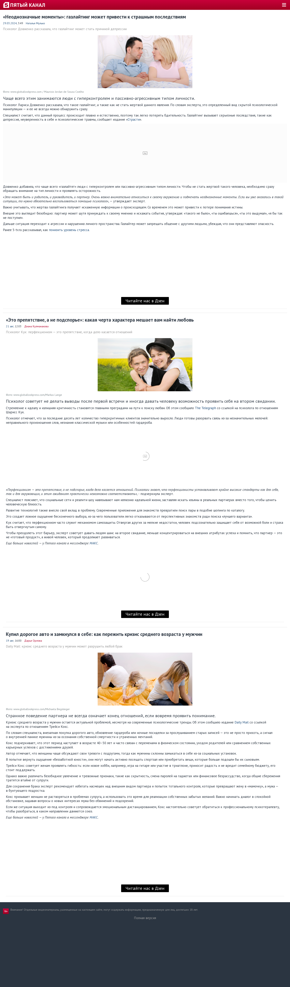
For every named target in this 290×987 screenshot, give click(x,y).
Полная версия (145, 918)
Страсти (134, 119)
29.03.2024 (10, 23)
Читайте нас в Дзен (145, 300)
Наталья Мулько (35, 23)
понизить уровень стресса (69, 230)
